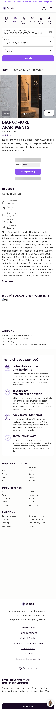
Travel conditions (28, 633)
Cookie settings (30, 668)
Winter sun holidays (36, 516)
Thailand (5, 481)
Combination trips (36, 519)
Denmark (32, 467)
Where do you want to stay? (17, 31)
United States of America (38, 481)
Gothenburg (33, 505)
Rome (4, 502)
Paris (4, 495)
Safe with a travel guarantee (28, 643)
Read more (7, 281)
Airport (18, 165)
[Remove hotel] (50, 32)
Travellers (8, 49)
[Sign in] (44, 8)
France (5, 474)
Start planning (28, 172)
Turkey (4, 471)
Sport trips (6, 523)
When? (7, 40)
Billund (31, 492)
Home (5, 70)
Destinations (28, 648)
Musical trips (33, 526)
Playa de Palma (35, 495)
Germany (5, 478)
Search (28, 58)
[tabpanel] (28, 44)
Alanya (5, 492)
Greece (31, 474)
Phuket (31, 502)
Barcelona (6, 499)
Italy (30, 471)
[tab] (6, 20)
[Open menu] (51, 8)
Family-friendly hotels (37, 523)
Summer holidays (9, 516)
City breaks (6, 526)
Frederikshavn (7, 505)
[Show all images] (49, 113)
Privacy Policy (28, 628)
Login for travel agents (28, 659)
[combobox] (26, 33)
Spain (4, 467)
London (32, 499)
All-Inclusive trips (8, 519)
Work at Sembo (28, 638)
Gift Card (28, 654)
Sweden (32, 478)
